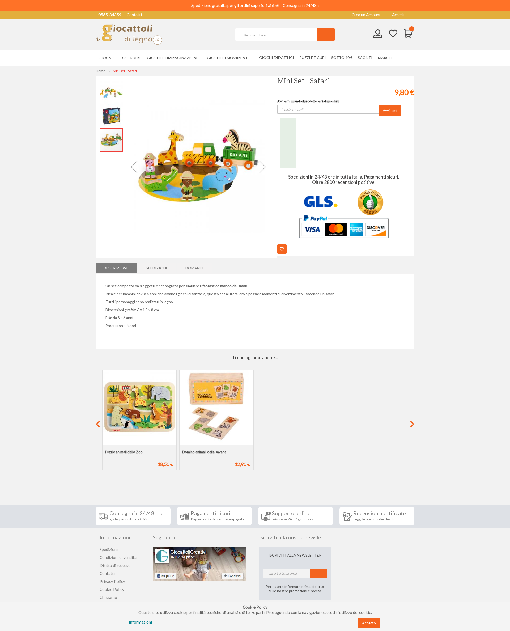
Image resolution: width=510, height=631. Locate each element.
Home (100, 71)
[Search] (326, 34)
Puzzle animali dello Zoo (124, 452)
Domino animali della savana (204, 452)
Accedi (398, 14)
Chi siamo (108, 597)
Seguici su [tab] (165, 537)
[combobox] (278, 34)
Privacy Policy (112, 581)
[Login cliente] (377, 35)
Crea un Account (366, 14)
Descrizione (116, 268)
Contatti (134, 14)
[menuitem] (387, 58)
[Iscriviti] (318, 573)
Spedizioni (109, 549)
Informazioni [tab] (115, 537)
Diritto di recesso (115, 565)
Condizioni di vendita (118, 557)
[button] (134, 167)
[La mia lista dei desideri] (393, 34)
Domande (195, 268)
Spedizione (157, 268)
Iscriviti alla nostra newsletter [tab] (294, 537)
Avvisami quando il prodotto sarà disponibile (308, 101)
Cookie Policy (112, 589)
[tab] (116, 268)
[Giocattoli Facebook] (199, 563)
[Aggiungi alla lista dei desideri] (282, 249)
